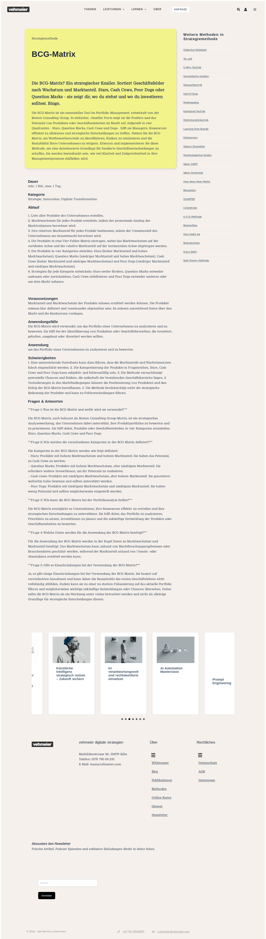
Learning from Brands (195, 128)
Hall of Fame (190, 93)
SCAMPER (189, 199)
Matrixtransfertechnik (195, 120)
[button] (180, 9)
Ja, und (187, 58)
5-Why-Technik (192, 67)
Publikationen (162, 780)
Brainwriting (190, 225)
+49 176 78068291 (133, 931)
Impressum (207, 780)
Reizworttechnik (192, 84)
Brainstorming (191, 242)
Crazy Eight (190, 251)
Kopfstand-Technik (194, 111)
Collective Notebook (195, 49)
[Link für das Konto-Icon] (245, 9)
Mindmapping (191, 102)
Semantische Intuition (196, 76)
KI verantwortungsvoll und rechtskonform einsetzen (107, 673)
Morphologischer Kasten (197, 155)
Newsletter (160, 815)
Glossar (157, 806)
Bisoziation (189, 190)
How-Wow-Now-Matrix (196, 181)
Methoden (159, 789)
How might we (191, 234)
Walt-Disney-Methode (196, 260)
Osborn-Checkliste (194, 146)
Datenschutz (208, 763)
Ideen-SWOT (190, 164)
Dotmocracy (190, 137)
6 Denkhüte (190, 207)
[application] (122, 9)
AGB (202, 771)
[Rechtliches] (153, 755)
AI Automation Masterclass (155, 670)
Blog (155, 771)
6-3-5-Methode (192, 216)
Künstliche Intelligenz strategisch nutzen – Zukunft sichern (54, 673)
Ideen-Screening (193, 172)
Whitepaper (160, 763)
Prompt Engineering (205, 681)
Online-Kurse (161, 797)
